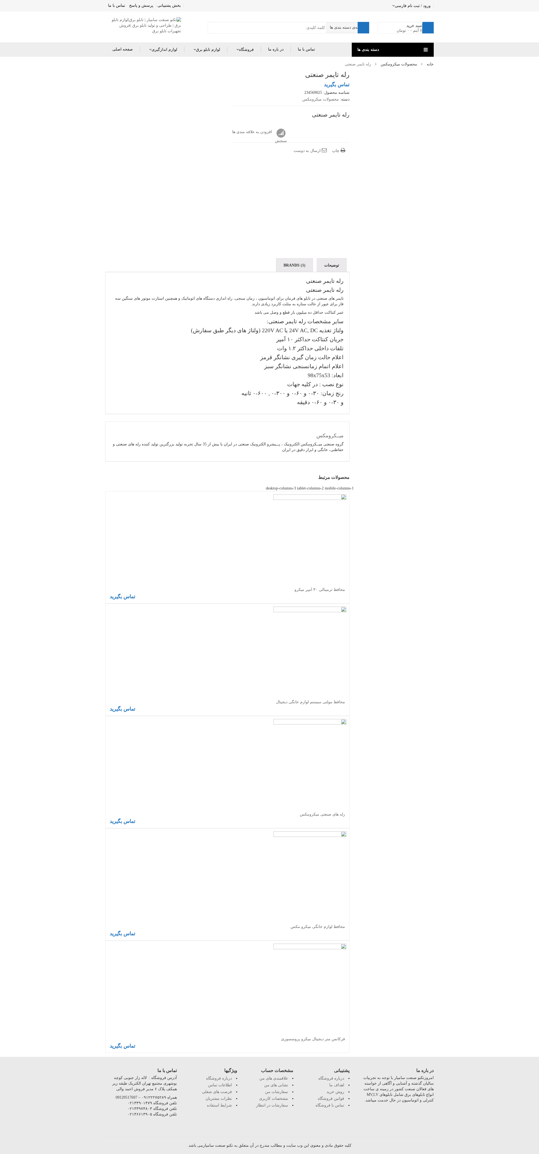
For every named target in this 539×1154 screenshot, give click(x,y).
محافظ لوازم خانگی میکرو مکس (318, 927)
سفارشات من (276, 1092)
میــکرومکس (330, 435)
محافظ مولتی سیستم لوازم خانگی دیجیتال (310, 702)
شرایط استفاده (219, 1105)
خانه (430, 64)
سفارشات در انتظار (272, 1105)
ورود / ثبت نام (419, 6)
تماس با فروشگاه (330, 1105)
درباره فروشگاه (219, 1078)
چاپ (336, 151)
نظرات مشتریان (218, 1098)
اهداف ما (336, 1085)
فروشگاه (246, 49)
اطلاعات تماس (220, 1085)
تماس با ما (116, 5)
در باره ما (276, 49)
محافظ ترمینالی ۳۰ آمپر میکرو (319, 590)
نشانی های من (276, 1085)
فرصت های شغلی (217, 1092)
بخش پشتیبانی (169, 5)
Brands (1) (294, 265)
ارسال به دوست (308, 151)
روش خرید (335, 1092)
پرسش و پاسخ (141, 5)
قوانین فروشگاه (331, 1098)
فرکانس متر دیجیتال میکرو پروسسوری (313, 1039)
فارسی (400, 6)
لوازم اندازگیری (164, 49)
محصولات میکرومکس (399, 64)
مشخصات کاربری (273, 1098)
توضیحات (331, 265)
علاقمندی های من (273, 1078)
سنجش (281, 133)
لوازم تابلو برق (208, 49)
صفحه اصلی (122, 49)
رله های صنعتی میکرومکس (322, 814)
